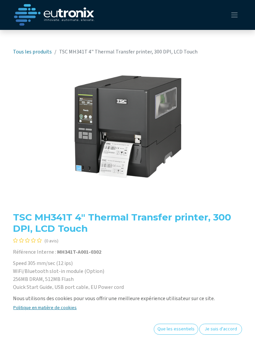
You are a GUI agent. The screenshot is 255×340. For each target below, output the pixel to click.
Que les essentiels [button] (176, 329)
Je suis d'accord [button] (221, 329)
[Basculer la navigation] (234, 15)
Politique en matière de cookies (45, 307)
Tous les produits (32, 51)
